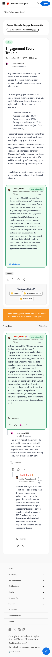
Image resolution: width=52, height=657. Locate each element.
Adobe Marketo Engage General (14, 12)
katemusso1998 (18, 63)
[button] (14, 58)
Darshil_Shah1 (18, 189)
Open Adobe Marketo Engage (24, 29)
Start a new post (23, 316)
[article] (26, 381)
